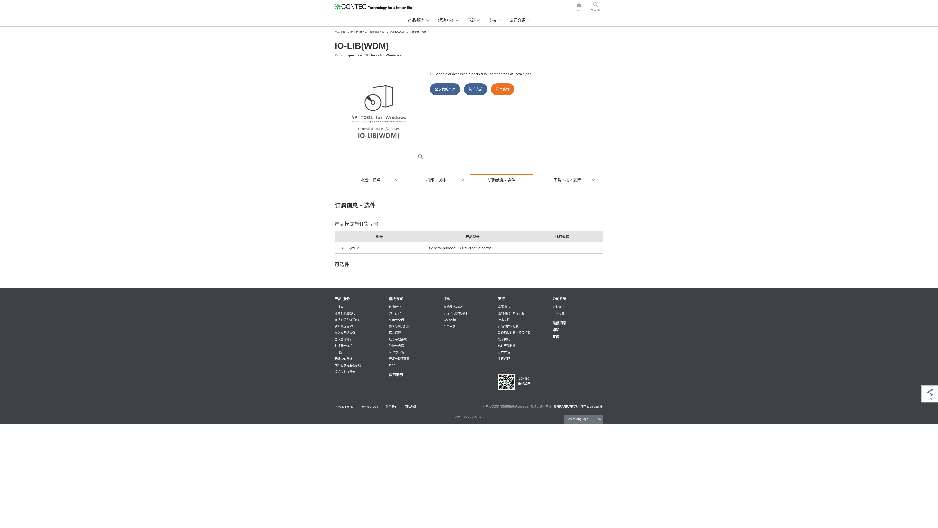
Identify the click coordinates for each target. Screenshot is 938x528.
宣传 (556, 337)
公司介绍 (559, 299)
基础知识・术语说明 (511, 313)
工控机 (339, 352)
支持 (501, 299)
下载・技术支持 (567, 180)
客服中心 (504, 307)
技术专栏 (504, 320)
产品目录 (449, 326)
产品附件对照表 (508, 326)
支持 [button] (495, 20)
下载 (447, 299)
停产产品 (504, 352)
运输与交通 (396, 320)
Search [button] (597, 7)
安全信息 (504, 339)
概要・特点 (371, 180)
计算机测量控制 (345, 313)
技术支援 (475, 89)
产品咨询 (503, 89)
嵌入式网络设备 (345, 333)
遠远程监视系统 (345, 372)
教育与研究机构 (399, 326)
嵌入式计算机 (343, 339)
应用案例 (396, 375)
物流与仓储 (396, 346)
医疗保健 (395, 333)
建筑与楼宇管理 (399, 359)
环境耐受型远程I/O (347, 320)
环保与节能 (396, 352)
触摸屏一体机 (343, 346)
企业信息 (558, 307)
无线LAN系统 (343, 359)
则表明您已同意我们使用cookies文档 (578, 406)
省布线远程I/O (344, 326)
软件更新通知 (507, 346)
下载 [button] (473, 20)
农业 (392, 365)
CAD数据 (450, 320)
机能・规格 (436, 180)
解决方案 (396, 299)
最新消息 (559, 323)
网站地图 (411, 406)
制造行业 (395, 307)
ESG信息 (559, 313)
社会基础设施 (398, 339)
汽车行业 (395, 313)
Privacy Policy (344, 406)
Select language (577, 419)
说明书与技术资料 (455, 313)
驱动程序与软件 (454, 307)
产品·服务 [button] (419, 20)
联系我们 (391, 406)
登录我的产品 (445, 89)
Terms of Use (369, 406)
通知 (556, 330)
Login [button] (581, 7)
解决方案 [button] (448, 20)
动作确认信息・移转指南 (514, 333)
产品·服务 (342, 299)
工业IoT (340, 307)
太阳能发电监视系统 (348, 365)
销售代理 (504, 359)
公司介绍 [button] (520, 20)
